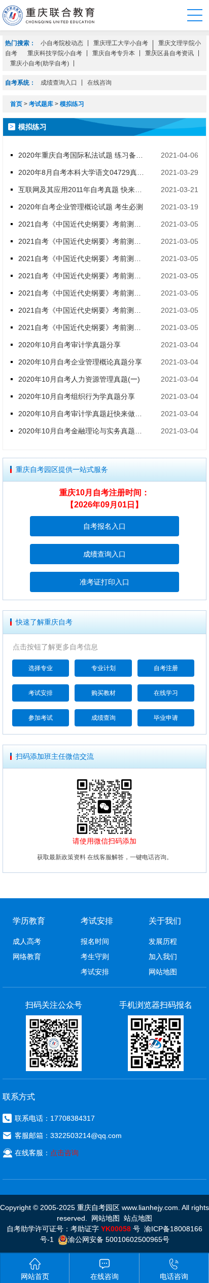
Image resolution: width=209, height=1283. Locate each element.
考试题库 (41, 103)
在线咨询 (99, 82)
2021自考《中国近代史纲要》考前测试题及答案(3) (83, 293)
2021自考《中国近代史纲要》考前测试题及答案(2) (83, 310)
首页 (16, 103)
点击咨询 (64, 1153)
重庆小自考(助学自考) (39, 63)
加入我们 (163, 956)
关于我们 (165, 921)
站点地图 (138, 1218)
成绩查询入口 (59, 82)
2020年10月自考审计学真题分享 (69, 345)
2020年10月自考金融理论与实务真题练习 (83, 431)
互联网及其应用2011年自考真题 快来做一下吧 (83, 190)
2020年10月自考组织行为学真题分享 (76, 396)
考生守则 (95, 956)
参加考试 (40, 717)
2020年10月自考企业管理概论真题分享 (80, 362)
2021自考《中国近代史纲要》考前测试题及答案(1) (83, 327)
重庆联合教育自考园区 (48, 15)
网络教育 (27, 956)
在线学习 (166, 693)
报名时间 (95, 941)
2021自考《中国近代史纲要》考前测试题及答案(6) (83, 241)
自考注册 (166, 668)
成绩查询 (103, 717)
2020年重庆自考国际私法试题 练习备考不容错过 (83, 155)
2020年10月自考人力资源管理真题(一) (79, 379)
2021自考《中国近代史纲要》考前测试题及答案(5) (83, 258)
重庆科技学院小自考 (54, 53)
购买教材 (103, 693)
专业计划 (103, 668)
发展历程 (163, 941)
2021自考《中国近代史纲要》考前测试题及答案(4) (83, 276)
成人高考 (27, 941)
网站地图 (163, 972)
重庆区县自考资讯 (169, 53)
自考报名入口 (104, 526)
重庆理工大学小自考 (120, 43)
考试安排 (40, 693)
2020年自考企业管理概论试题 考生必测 (80, 207)
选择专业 (40, 668)
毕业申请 (166, 717)
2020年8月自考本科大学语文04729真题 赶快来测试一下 (83, 172)
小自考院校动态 (62, 43)
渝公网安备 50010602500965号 (118, 1239)
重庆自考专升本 (113, 53)
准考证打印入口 (104, 582)
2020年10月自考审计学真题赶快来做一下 (83, 414)
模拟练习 (72, 103)
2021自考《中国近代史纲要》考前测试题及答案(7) (83, 224)
